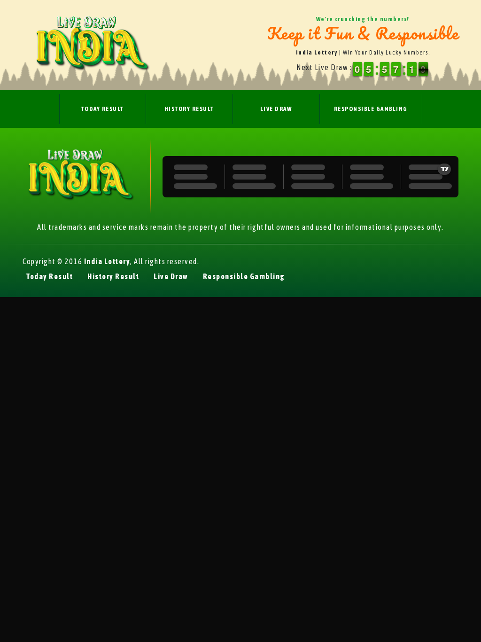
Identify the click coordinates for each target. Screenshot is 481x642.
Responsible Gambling (371, 108)
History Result (189, 108)
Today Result (102, 108)
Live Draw (276, 108)
